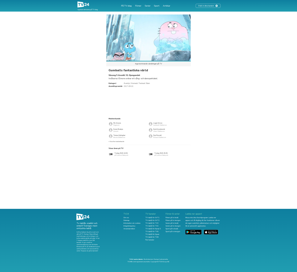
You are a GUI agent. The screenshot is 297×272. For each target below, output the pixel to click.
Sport (156, 5)
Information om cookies (131, 223)
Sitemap (126, 220)
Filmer (138, 5)
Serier (147, 5)
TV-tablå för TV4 (151, 226)
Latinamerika (164, 259)
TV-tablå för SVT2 (152, 220)
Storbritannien (148, 259)
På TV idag (126, 5)
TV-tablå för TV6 (151, 231)
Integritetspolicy (129, 226)
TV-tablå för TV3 (151, 223)
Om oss (126, 217)
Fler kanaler (149, 240)
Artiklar (166, 5)
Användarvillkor (129, 229)
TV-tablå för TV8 (151, 237)
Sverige (156, 259)
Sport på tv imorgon (173, 231)
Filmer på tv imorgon (173, 220)
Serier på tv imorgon (173, 226)
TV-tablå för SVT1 (152, 217)
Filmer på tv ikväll (172, 217)
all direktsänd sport (93, 247)
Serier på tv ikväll (172, 223)
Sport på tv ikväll (172, 229)
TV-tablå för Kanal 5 (153, 229)
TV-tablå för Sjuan (152, 234)
